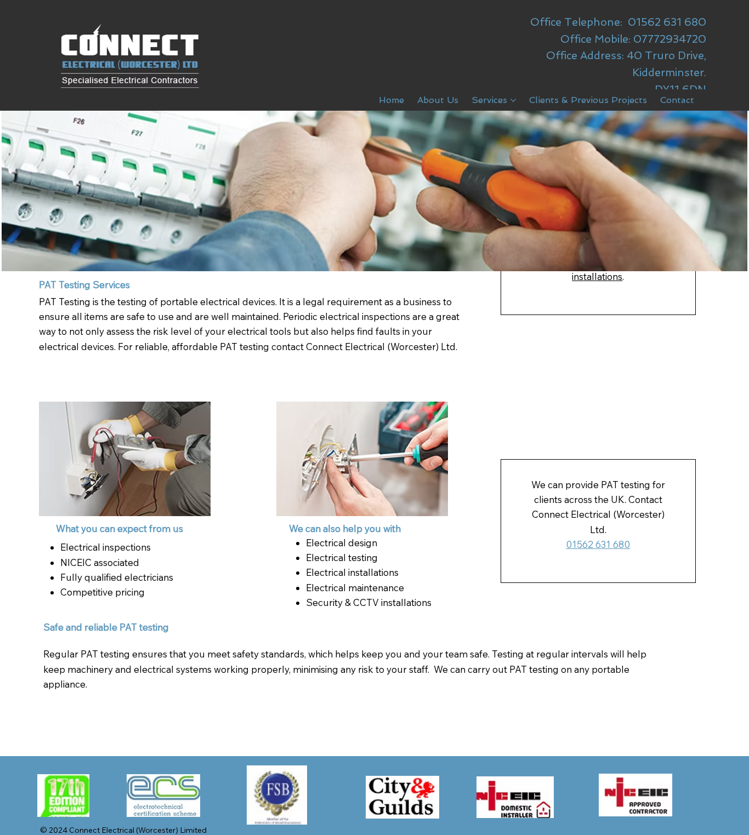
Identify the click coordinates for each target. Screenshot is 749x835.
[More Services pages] (513, 100)
